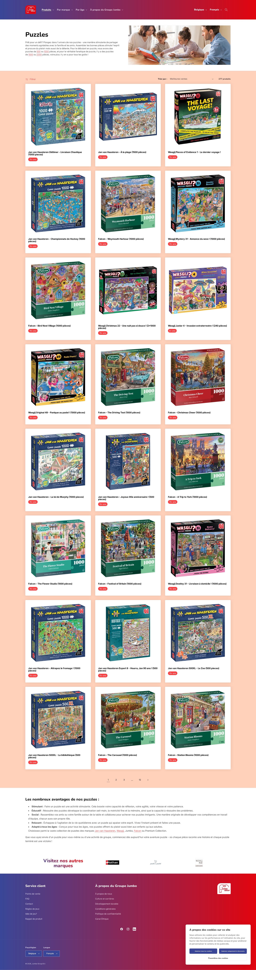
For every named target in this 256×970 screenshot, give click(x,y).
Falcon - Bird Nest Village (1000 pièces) (49, 326)
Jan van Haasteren (105, 830)
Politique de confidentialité (108, 914)
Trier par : (162, 78)
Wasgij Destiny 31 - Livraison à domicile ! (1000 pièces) (197, 584)
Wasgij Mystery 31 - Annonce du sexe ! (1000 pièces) (196, 239)
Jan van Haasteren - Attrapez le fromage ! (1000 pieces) (54, 669)
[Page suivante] (148, 780)
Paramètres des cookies (218, 958)
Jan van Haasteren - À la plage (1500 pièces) (122, 152)
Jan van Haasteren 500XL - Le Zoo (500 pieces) (193, 668)
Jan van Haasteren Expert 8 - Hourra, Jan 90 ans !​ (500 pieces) (127, 669)
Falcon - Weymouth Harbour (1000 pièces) (121, 239)
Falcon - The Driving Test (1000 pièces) (119, 412)
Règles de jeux (32, 909)
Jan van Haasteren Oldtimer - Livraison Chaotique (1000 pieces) (55, 153)
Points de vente (32, 894)
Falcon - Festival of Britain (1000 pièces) (119, 584)
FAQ (27, 898)
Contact (29, 904)
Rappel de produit (33, 919)
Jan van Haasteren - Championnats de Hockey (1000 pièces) (56, 240)
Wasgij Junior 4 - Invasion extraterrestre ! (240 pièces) (197, 326)
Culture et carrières (104, 898)
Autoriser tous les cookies (203, 951)
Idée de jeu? (31, 914)
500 (39, 51)
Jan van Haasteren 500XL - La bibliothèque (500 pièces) (54, 756)
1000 (46, 51)
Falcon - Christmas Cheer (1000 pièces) (189, 412)
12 (140, 780)
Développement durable (106, 904)
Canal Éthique (102, 919)
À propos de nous (103, 894)
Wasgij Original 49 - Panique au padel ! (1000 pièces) (56, 412)
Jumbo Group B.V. (38, 964)
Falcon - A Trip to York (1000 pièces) (187, 497)
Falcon (137, 830)
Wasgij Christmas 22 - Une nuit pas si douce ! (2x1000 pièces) (127, 327)
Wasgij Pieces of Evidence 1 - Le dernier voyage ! (194, 152)
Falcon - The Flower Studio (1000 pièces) (50, 584)
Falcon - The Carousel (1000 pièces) (117, 755)
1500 (30, 54)
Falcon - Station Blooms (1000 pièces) (188, 755)
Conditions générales (105, 909)
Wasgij (120, 830)
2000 (39, 54)
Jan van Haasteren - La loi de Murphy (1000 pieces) (56, 497)
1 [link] (108, 779)
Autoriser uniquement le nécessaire (233, 951)
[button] (47, 9)
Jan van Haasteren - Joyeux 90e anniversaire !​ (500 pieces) (126, 498)
